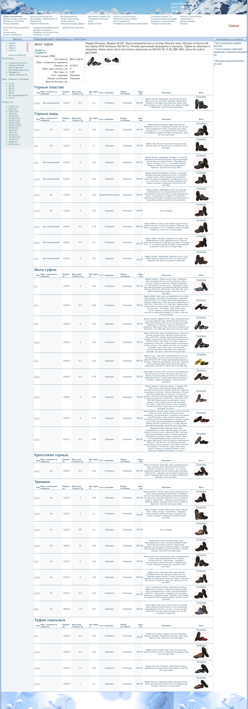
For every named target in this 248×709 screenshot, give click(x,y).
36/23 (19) (13, 116)
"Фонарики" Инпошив (98, 19)
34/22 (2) (13, 113)
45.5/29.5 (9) (14, 137)
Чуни (5, 30)
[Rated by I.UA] (231, 702)
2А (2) (11, 88)
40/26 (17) (13, 130)
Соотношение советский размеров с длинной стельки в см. (230, 51)
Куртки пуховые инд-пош (15, 19)
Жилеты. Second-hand (191, 16)
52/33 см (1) (14, 144)
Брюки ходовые (187, 21)
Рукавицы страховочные (162, 21)
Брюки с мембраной (12, 35)
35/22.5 (12, 48)
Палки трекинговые (70, 19)
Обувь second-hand (43, 39)
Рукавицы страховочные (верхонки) (131, 23)
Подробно (201, 97)
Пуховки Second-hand (13, 21)
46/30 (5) (13, 142)
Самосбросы (186, 19)
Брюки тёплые (95, 23)
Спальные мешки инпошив (164, 19)
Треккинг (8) (14, 72)
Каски (90, 21)
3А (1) (11, 93)
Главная (234, 25)
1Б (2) (11, 86)
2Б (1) (11, 90)
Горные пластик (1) (18, 63)
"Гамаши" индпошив (160, 23)
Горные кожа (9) (16, 65)
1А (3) (11, 83)
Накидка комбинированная (46, 28)
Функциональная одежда (73, 23)
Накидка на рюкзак (42, 30)
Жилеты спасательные (125, 16)
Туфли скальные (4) (18, 75)
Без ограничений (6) (18, 95)
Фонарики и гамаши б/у (99, 16)
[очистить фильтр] (17, 55)
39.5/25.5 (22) (15, 125)
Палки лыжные (68, 21)
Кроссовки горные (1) (19, 70)
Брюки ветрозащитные (73, 28)
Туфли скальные (63, 39)
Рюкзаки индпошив (39, 23)
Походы (184, 23)
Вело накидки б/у (122, 21)
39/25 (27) (13, 128)
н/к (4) (11, 98)
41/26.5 (12, 50)
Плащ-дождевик (10, 23)
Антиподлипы (9, 32)
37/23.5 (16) (14, 121)
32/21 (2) (13, 109)
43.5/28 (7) (14, 135)
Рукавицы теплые (41, 35)
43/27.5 (12, 46)
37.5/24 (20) (14, 118)
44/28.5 (12, 43)
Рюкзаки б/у (35, 21)
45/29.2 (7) (14, 139)
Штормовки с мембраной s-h (43, 19)
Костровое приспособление (16, 28)
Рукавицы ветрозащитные (45, 32)
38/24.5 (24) (14, 123)
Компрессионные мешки (125, 19)
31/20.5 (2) (14, 106)
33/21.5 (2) (14, 111)
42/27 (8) (13, 132)
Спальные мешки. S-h (161, 16)
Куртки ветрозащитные (41, 16)
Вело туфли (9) (16, 68)
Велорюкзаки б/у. (69, 16)
